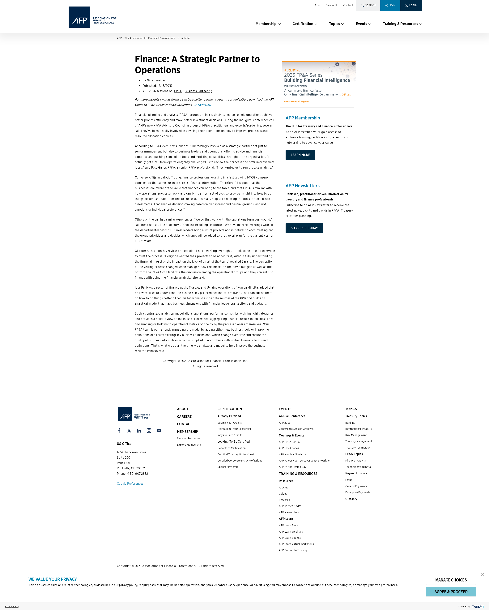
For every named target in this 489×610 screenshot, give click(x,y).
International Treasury (358, 428)
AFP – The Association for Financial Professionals (146, 38)
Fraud (348, 479)
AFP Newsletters (303, 185)
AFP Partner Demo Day (292, 466)
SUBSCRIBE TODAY (304, 228)
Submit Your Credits (230, 422)
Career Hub (333, 5)
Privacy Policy (12, 606)
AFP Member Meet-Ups (292, 454)
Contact (348, 5)
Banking (350, 422)
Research (284, 499)
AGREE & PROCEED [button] (451, 591)
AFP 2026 (285, 422)
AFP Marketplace (289, 512)
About (318, 5)
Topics (334, 23)
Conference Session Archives (296, 428)
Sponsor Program (228, 466)
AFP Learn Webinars (291, 531)
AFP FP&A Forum (289, 442)
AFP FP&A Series (289, 448)
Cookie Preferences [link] (130, 483)
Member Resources (188, 438)
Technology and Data (358, 466)
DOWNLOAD (202, 105)
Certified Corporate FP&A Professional (240, 460)
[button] (483, 574)
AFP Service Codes (290, 506)
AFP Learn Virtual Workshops (296, 544)
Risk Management (356, 435)
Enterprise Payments (357, 492)
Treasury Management (358, 441)
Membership (266, 23)
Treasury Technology (357, 447)
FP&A (178, 91)
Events (361, 23)
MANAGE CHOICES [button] (451, 579)
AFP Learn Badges (290, 537)
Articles (185, 38)
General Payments (356, 486)
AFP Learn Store (288, 525)
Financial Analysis (356, 460)
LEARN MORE (300, 155)
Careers (184, 417)
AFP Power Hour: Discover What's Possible (304, 460)
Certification (302, 23)
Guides (283, 493)
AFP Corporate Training (293, 550)
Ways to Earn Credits (230, 435)
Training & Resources (400, 23)
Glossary (351, 499)
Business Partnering (198, 91)
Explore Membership (189, 444)
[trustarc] (478, 606)
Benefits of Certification (232, 448)
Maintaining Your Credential (234, 428)
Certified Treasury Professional (236, 454)
